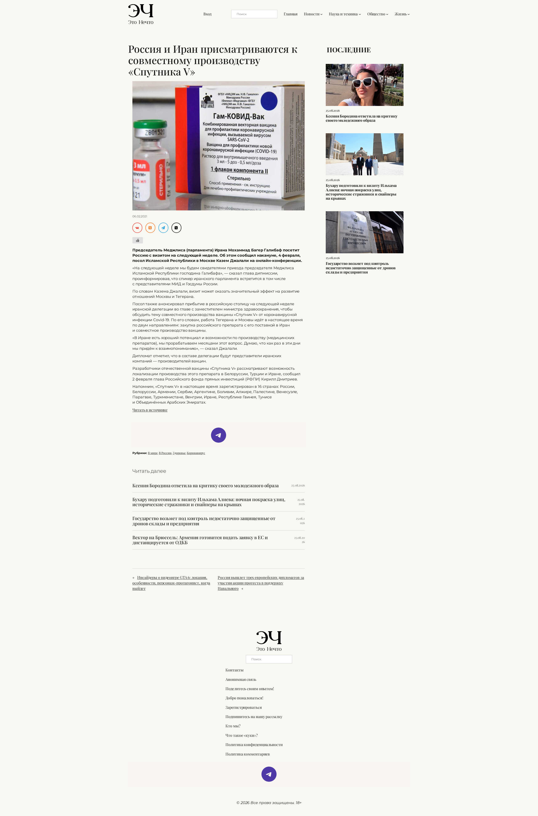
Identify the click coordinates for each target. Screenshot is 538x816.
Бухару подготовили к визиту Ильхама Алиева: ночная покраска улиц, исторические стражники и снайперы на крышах (208, 502)
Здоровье (179, 453)
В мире (152, 453)
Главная (291, 13)
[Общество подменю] (387, 14)
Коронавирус (196, 453)
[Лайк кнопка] (137, 240)
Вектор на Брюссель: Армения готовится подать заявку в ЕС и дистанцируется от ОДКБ (200, 540)
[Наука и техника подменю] (360, 14)
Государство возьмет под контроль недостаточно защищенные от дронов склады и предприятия (203, 521)
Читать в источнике (149, 409)
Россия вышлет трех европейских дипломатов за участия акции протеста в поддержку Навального (261, 583)
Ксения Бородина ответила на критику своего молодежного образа (205, 485)
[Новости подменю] (321, 14)
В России (165, 453)
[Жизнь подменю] (408, 14)
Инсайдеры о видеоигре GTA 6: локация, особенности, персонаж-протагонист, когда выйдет (171, 583)
